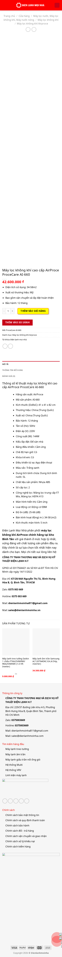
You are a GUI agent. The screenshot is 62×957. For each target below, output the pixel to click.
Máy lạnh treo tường (17, 749)
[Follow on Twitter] (10, 800)
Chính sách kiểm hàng (18, 846)
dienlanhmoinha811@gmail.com (29, 730)
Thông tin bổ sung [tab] (12, 370)
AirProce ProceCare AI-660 (26, 387)
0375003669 (18, 720)
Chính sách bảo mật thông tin (22, 815)
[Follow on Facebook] (4, 800)
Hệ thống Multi (14, 764)
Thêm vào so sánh (17, 322)
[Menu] (4, 5)
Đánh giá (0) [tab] (8, 376)
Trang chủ (9, 16)
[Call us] (21, 800)
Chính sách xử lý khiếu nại (20, 841)
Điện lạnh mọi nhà (18, 339)
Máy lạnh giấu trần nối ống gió (22, 759)
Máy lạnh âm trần (15, 754)
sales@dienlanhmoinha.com (27, 736)
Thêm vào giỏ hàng (33, 311)
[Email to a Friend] (10, 346)
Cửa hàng (24, 16)
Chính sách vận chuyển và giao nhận (26, 836)
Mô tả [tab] (5, 364)
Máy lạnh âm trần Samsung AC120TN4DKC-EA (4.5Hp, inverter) (46, 661)
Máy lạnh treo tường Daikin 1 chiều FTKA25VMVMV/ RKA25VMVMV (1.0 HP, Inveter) (15, 662)
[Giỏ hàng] (57, 5)
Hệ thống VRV (13, 770)
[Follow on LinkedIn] (26, 800)
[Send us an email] (15, 800)
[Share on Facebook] (5, 346)
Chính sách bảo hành (17, 825)
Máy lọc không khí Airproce (32, 23)
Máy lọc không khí (48, 19)
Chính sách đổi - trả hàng (19, 830)
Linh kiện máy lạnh (16, 775)
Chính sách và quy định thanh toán (25, 820)
